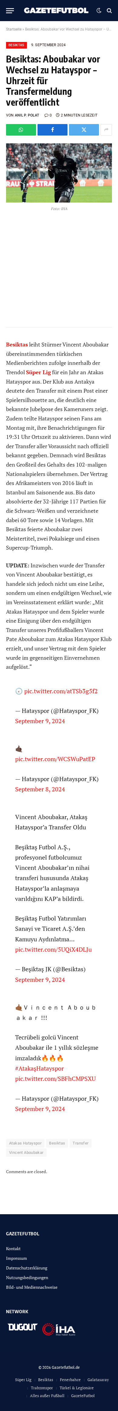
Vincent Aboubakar (26, 1152)
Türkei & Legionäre (77, 1387)
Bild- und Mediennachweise (31, 1287)
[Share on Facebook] (52, 130)
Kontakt (13, 1248)
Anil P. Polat (27, 115)
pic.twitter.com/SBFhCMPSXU (55, 1078)
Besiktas (16, 45)
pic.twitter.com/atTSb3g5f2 (61, 691)
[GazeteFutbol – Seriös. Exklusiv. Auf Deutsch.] (56, 10)
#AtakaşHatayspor (39, 1068)
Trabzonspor (42, 1387)
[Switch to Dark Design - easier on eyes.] (99, 10)
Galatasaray (98, 1379)
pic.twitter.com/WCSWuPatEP (55, 759)
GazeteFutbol (83, 1395)
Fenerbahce (70, 1379)
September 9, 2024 (40, 721)
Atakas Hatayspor (25, 1143)
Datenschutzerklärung (26, 1268)
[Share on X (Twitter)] (84, 130)
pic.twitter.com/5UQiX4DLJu (53, 949)
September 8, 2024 (40, 789)
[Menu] (10, 11)
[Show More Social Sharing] (106, 130)
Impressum (16, 1258)
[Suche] (109, 11)
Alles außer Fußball (47, 1395)
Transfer (80, 1143)
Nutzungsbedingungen (27, 1277)
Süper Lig (23, 1379)
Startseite (13, 29)
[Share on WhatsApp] (21, 130)
